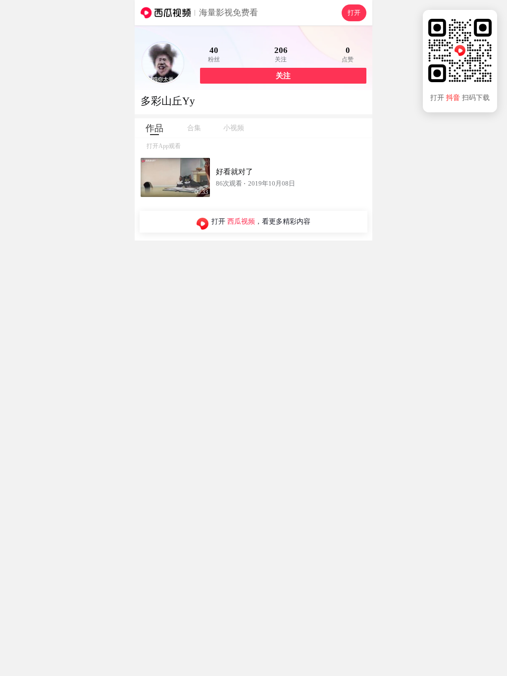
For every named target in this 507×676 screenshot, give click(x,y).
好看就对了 (234, 172)
